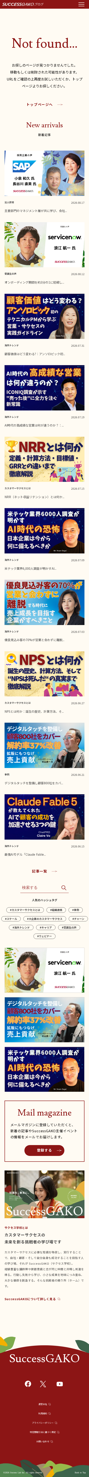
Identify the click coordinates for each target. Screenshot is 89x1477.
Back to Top (80, 1473)
